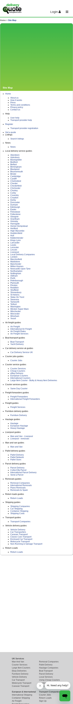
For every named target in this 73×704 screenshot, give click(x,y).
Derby (13, 200)
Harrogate (15, 224)
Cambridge (15, 176)
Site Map (12, 20)
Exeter (13, 209)
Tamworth (14, 302)
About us (14, 98)
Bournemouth (16, 171)
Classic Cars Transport (20, 537)
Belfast (13, 164)
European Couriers (19, 376)
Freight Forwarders (19, 396)
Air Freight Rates (18, 331)
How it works (16, 100)
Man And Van (18, 662)
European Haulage (19, 426)
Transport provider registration (24, 128)
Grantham (15, 219)
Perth (12, 278)
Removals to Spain (19, 490)
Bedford (14, 162)
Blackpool (15, 169)
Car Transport (18, 680)
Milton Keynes (16, 266)
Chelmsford (15, 181)
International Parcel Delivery (23, 472)
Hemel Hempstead (19, 226)
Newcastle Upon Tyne (20, 269)
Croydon (14, 197)
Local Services (46, 677)
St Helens (14, 295)
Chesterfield (16, 186)
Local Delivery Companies (22, 254)
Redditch (14, 288)
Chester (14, 183)
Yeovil (13, 318)
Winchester (15, 311)
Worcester (15, 314)
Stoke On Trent (17, 297)
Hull (12, 235)
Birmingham (16, 167)
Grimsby (14, 221)
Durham (14, 205)
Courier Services (18, 368)
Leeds (13, 245)
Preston (13, 285)
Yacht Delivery (17, 344)
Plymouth (14, 283)
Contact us (15, 109)
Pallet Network (17, 457)
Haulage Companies (48, 668)
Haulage (14, 423)
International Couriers (20, 378)
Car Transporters (18, 532)
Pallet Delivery (17, 455)
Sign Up (43, 701)
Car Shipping (16, 509)
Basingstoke (16, 160)
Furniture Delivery (18, 415)
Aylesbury (15, 157)
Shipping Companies (20, 506)
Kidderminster (16, 238)
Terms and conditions (20, 105)
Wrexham (14, 316)
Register (9, 124)
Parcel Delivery (17, 468)
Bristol (13, 174)
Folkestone (15, 214)
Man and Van (16, 447)
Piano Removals (18, 488)
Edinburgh (15, 207)
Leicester (14, 247)
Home (8, 94)
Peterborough (16, 280)
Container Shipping (19, 511)
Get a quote (10, 132)
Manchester (15, 264)
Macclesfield (16, 259)
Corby (13, 193)
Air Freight (15, 326)
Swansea (14, 299)
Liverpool (14, 252)
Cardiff (13, 179)
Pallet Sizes (15, 459)
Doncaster (15, 202)
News (13, 147)
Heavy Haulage (17, 428)
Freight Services (17, 407)
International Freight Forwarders (25, 399)
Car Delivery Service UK (21, 352)
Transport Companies (20, 521)
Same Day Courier (19, 388)
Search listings (17, 139)
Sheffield (14, 290)
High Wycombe (17, 231)
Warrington (15, 306)
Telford (13, 304)
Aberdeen (15, 155)
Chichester (15, 188)
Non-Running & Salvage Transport (26, 544)
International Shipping (22, 695)
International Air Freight (21, 329)
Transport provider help (21, 120)
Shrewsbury (15, 292)
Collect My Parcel (18, 470)
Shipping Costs (17, 513)
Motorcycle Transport (20, 541)
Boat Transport (17, 342)
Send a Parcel (16, 475)
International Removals (21, 485)
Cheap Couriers (17, 371)
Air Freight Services (19, 334)
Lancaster (15, 242)
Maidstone (15, 261)
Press (13, 102)
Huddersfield (16, 233)
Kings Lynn (15, 240)
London (13, 257)
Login (54, 12)
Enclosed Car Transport (21, 539)
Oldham (14, 276)
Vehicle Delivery (17, 530)
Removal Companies (20, 483)
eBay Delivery (16, 373)
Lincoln (13, 250)
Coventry (14, 195)
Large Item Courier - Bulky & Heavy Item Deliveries (33, 380)
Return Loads (16, 498)
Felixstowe (15, 212)
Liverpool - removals (19, 438)
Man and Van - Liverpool (21, 436)
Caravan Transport (19, 534)
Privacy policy (16, 107)
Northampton (16, 271)
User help (14, 118)
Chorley (14, 190)
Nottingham (15, 273)
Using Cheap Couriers (49, 680)
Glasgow (14, 216)
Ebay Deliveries (19, 671)
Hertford (14, 228)
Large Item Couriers (21, 668)
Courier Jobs (16, 360)
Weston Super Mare (19, 309)
